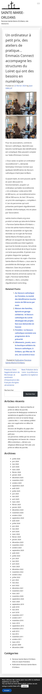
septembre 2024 (18, 518)
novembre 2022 (17, 572)
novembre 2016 (17, 620)
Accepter (6, 690)
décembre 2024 (17, 510)
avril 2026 (15, 467)
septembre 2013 (18, 626)
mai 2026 (15, 464)
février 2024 (16, 537)
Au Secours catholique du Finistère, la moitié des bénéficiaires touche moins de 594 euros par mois (25, 299)
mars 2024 (16, 534)
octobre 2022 (17, 575)
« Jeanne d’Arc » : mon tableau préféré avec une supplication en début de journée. (21, 423)
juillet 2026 (16, 459)
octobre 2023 (17, 548)
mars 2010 (16, 642)
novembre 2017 (17, 615)
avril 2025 (15, 499)
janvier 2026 (16, 475)
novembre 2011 (17, 637)
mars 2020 (16, 602)
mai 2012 (15, 634)
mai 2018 (15, 610)
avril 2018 (15, 612)
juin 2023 (15, 558)
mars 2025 (16, 502)
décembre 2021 (17, 588)
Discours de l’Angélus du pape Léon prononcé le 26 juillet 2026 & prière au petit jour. (22, 431)
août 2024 (15, 521)
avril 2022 (15, 585)
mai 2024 (15, 529)
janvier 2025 (16, 507)
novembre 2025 (17, 480)
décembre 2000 (17, 647)
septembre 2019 (18, 604)
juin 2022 (15, 580)
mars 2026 (16, 470)
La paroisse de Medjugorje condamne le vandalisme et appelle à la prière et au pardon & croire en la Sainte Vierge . (22, 415)
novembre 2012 (17, 629)
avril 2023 (15, 564)
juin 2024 (15, 526)
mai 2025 (15, 496)
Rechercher (9, 390)
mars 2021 (16, 593)
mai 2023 (15, 561)
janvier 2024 (16, 540)
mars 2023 (16, 566)
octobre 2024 (17, 515)
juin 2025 (15, 494)
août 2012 (15, 631)
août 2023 (15, 553)
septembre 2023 (18, 550)
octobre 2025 (17, 483)
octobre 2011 (17, 639)
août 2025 (15, 488)
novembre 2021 (17, 591)
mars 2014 (16, 623)
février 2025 (16, 505)
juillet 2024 (16, 523)
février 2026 (16, 472)
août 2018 (15, 607)
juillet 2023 (16, 556)
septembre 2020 (18, 599)
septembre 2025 (18, 486)
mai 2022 (15, 583)
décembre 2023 (17, 542)
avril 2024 (15, 531)
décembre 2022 (17, 569)
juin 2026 (15, 461)
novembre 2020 (17, 596)
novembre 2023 (17, 545)
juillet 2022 (16, 577)
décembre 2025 (17, 478)
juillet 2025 (16, 491)
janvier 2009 (16, 645)
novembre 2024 (17, 513)
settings (25, 686)
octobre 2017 (17, 618)
